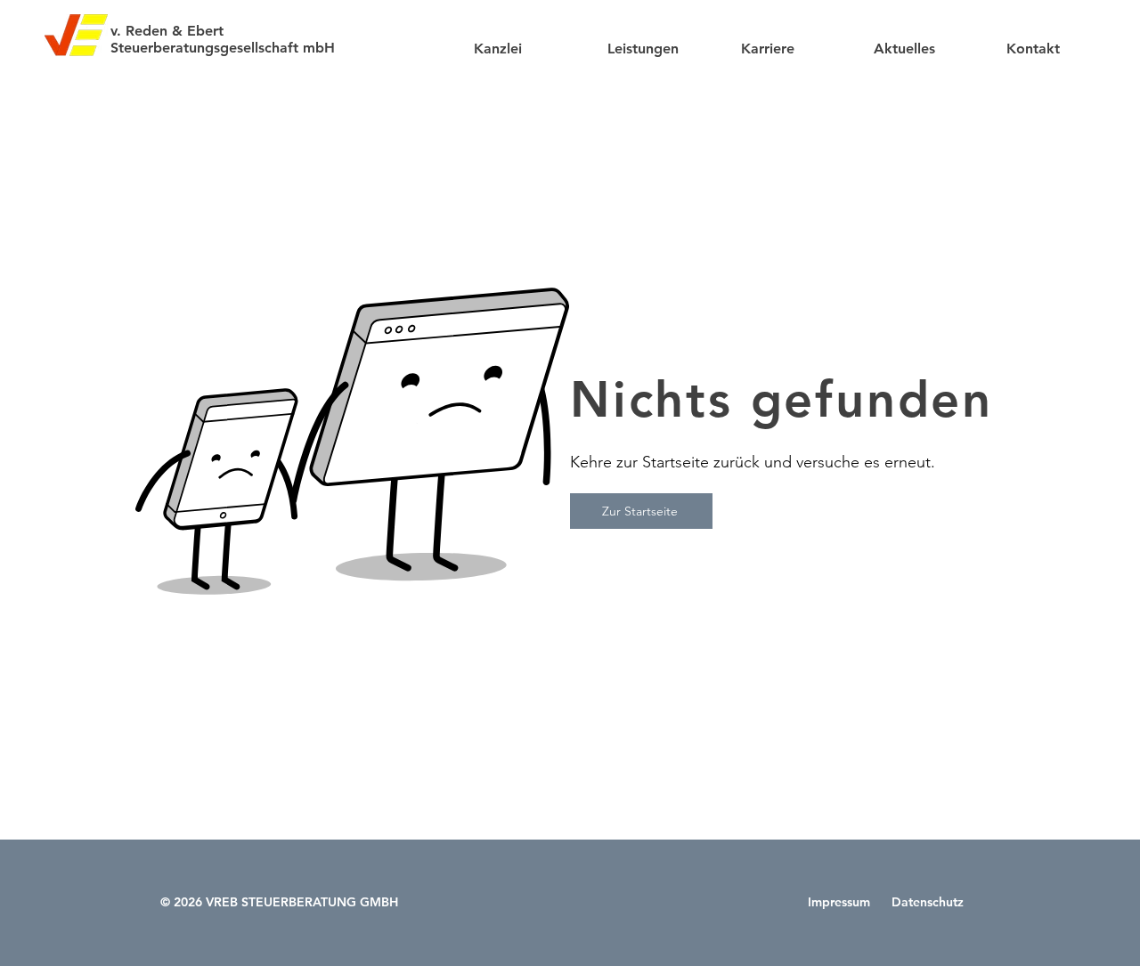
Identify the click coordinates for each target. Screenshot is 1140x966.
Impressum (841, 902)
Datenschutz (926, 902)
